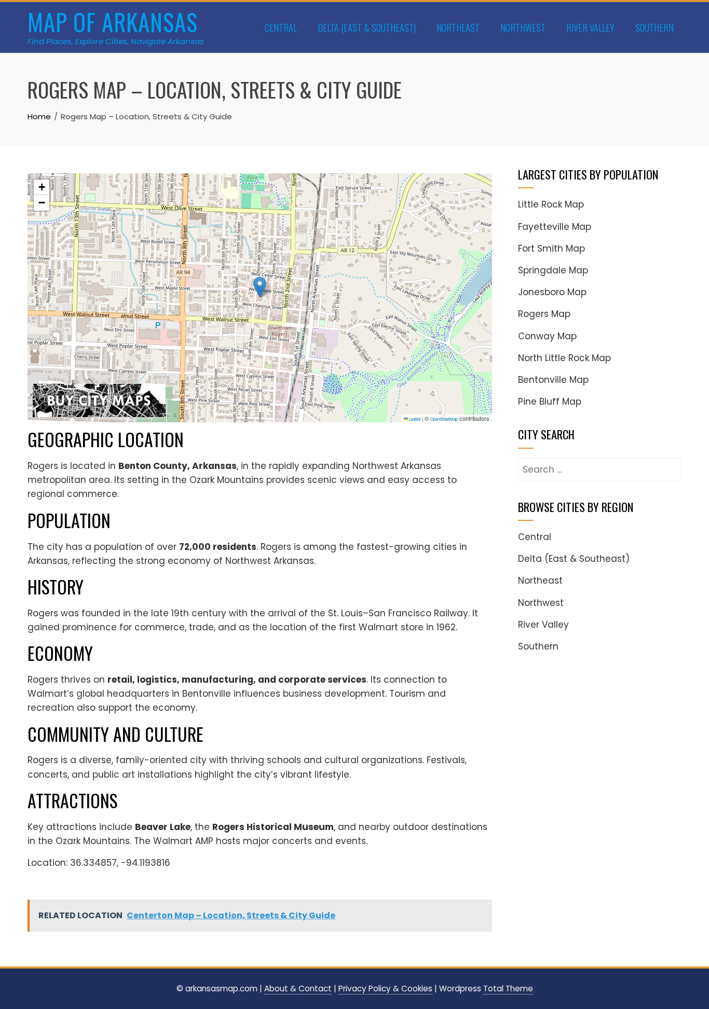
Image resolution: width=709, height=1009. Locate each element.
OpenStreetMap (444, 419)
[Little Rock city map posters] (99, 399)
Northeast (458, 27)
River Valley (590, 27)
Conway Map (547, 336)
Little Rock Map (551, 204)
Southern (654, 27)
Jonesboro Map (552, 292)
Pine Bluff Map (549, 401)
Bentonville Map (553, 380)
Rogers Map (544, 314)
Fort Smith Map (551, 248)
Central (281, 27)
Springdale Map (553, 270)
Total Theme (508, 988)
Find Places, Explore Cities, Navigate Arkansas (116, 41)
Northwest (523, 27)
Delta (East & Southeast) (367, 27)
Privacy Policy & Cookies (385, 988)
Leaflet (414, 419)
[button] (259, 287)
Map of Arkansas (113, 21)
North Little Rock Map (564, 358)
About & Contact (298, 988)
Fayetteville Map (554, 226)
